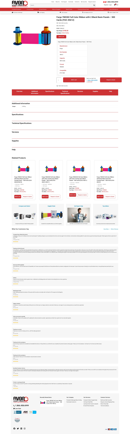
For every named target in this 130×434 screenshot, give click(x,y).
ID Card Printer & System (89, 405)
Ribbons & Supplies (56, 9)
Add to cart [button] (18, 196)
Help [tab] (110, 91)
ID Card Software (42, 9)
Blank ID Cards (69, 9)
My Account (103, 400)
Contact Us (77, 1)
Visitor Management (113, 9)
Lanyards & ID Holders (99, 9)
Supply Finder (94, 400)
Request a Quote (92, 1)
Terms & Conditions (105, 405)
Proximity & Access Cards (83, 9)
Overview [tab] (19, 91)
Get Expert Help (87, 401)
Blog (81, 400)
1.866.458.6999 (112, 2)
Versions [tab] (80, 91)
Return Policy (103, 403)
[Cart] (114, 5)
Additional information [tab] (34, 92)
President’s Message (71, 400)
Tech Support (64, 1)
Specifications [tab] (49, 91)
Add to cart (61, 36)
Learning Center (87, 403)
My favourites (84, 1)
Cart (117, 4)
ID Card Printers (30, 9)
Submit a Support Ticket (113, 12)
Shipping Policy (111, 401)
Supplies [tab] (95, 91)
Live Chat (18, 408)
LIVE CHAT (90, 81)
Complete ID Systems (16, 9)
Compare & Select (87, 400)
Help (107, 403)
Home (53, 1)
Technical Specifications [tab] (65, 92)
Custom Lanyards (94, 403)
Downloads (70, 1)
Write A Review (114, 229)
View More (106, 229)
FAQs (91, 401)
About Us (58, 1)
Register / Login (108, 4)
